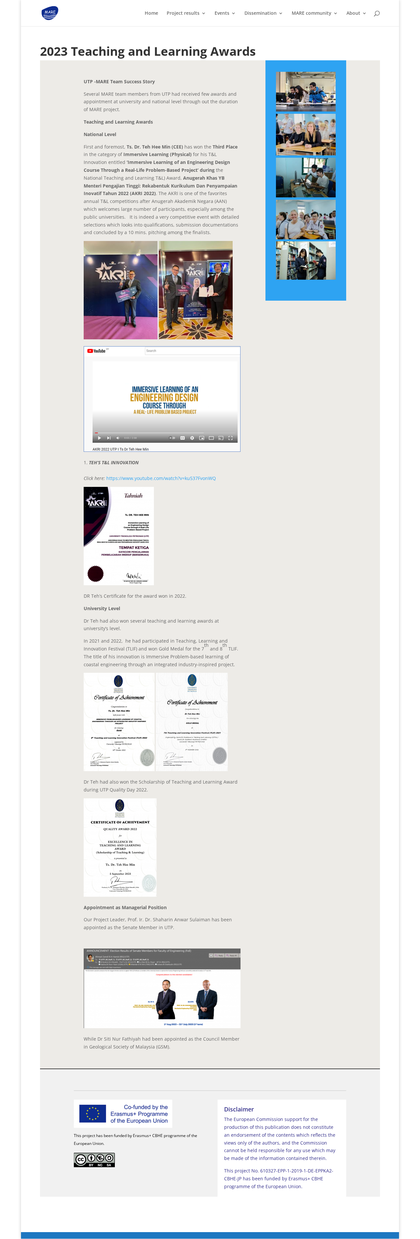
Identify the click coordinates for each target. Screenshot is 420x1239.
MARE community (311, 13)
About (353, 13)
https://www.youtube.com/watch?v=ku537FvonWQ (161, 478)
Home (151, 13)
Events (222, 13)
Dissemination (260, 13)
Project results (183, 13)
